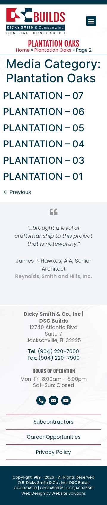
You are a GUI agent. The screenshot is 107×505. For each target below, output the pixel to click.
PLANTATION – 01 (43, 176)
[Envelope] (53, 400)
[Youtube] (66, 400)
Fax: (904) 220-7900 (54, 358)
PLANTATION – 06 (43, 111)
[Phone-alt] (41, 400)
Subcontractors (53, 421)
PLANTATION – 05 (43, 128)
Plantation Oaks (52, 50)
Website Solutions (68, 493)
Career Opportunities (54, 437)
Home (23, 50)
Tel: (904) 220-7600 (53, 351)
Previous (17, 192)
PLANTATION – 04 (44, 144)
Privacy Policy (53, 452)
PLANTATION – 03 (44, 160)
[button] (91, 21)
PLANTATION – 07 (43, 95)
